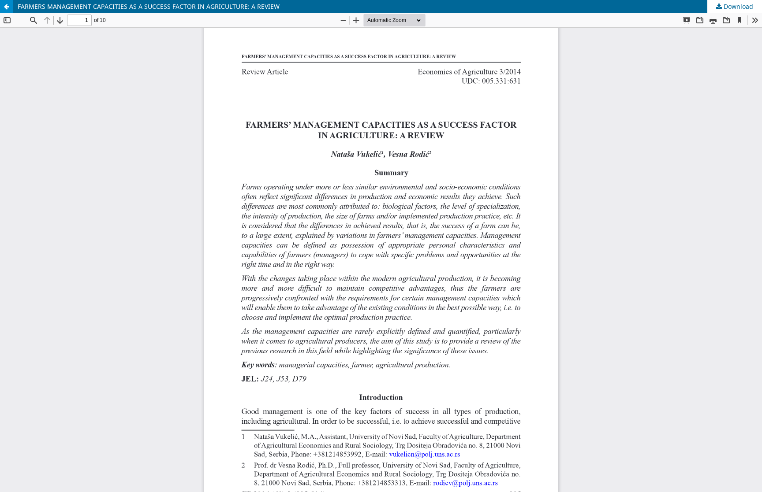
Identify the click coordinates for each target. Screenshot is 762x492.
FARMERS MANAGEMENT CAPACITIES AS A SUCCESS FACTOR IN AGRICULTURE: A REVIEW (149, 6)
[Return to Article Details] (6, 6)
